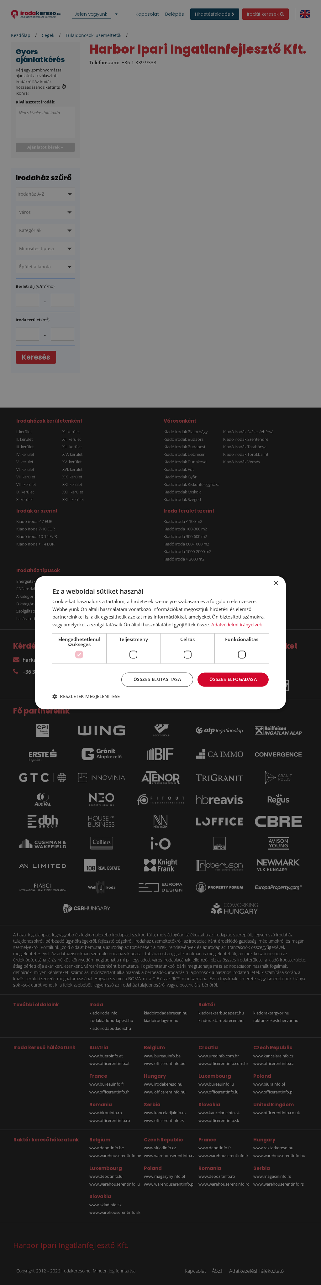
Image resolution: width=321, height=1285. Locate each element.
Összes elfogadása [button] (233, 679)
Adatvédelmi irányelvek (236, 625)
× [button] (275, 583)
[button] (86, 696)
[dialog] (160, 642)
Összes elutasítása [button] (157, 679)
